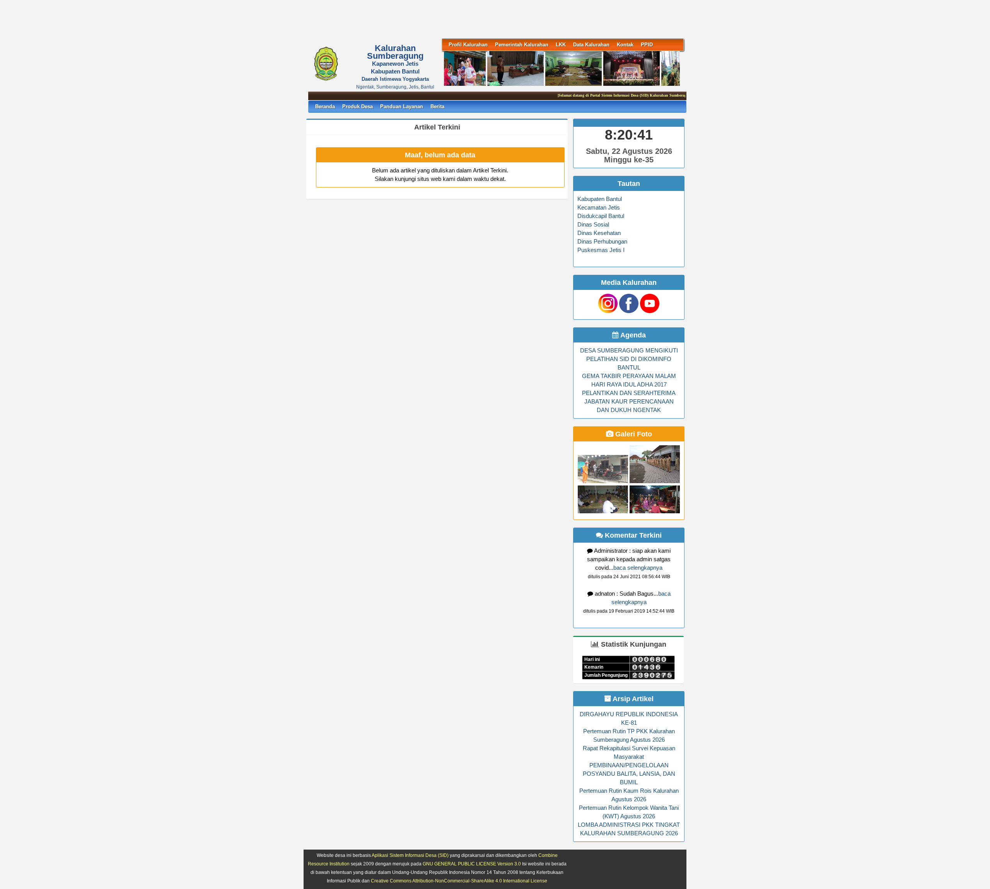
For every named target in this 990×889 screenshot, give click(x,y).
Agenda (632, 335)
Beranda (325, 106)
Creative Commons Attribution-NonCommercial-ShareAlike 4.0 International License (459, 880)
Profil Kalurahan (468, 45)
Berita (437, 106)
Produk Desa (357, 106)
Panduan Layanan (401, 106)
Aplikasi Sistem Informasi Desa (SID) (410, 855)
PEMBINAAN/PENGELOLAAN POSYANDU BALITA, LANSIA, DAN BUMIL (629, 773)
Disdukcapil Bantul (600, 216)
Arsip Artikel (632, 699)
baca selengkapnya (637, 568)
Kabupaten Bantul (599, 199)
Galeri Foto (632, 434)
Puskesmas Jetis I (601, 250)
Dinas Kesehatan (599, 233)
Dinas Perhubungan (602, 241)
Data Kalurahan (591, 45)
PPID (647, 45)
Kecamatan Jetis (598, 207)
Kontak (625, 45)
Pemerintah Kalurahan (521, 45)
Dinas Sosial (593, 224)
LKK (561, 45)
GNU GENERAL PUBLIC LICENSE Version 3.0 (472, 863)
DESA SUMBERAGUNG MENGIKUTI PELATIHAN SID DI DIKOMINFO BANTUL (629, 359)
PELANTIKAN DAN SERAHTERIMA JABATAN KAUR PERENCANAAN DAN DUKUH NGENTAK (629, 401)
